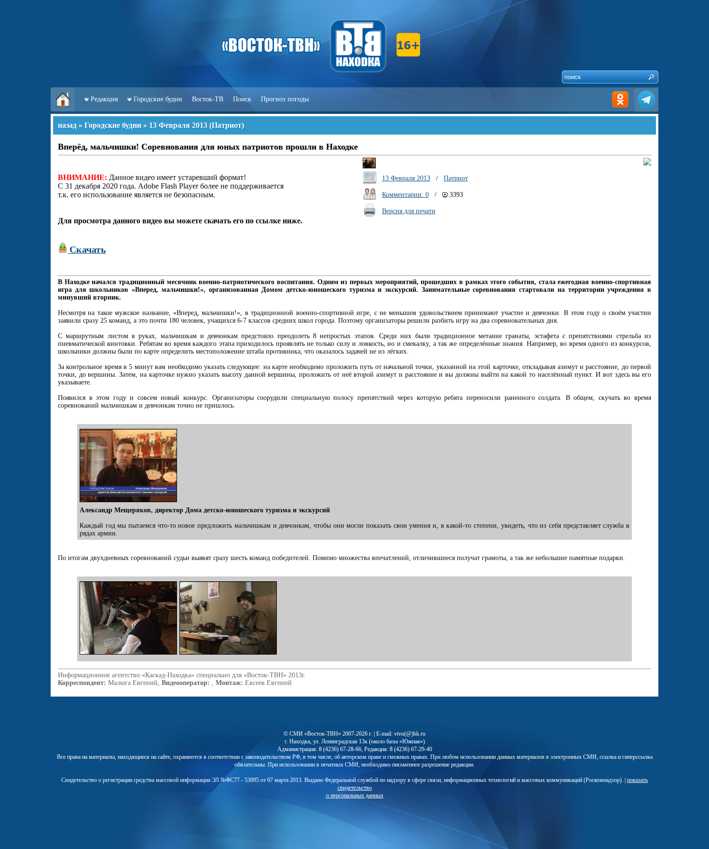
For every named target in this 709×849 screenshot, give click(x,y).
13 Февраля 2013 (178, 125)
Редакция (104, 99)
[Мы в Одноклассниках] (620, 109)
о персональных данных (354, 795)
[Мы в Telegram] (646, 109)
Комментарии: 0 (405, 194)
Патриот (227, 125)
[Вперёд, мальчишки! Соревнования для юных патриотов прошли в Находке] (129, 502)
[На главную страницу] (63, 109)
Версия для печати (409, 211)
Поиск (242, 99)
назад (67, 125)
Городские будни (158, 99)
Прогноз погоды (285, 99)
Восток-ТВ (207, 99)
